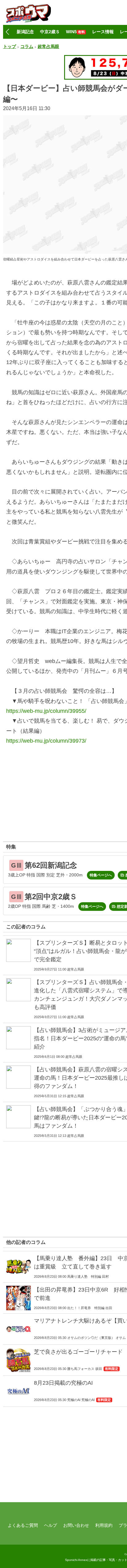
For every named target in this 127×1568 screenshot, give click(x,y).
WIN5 (75, 31)
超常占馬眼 (48, 46)
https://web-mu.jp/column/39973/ (46, 741)
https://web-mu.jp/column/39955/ (46, 711)
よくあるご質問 (23, 1525)
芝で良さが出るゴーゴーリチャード (78, 1352)
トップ (9, 46)
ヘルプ (50, 1525)
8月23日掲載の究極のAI (63, 1383)
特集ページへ (101, 875)
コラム (26, 46)
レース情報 (103, 31)
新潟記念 (25, 31)
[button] (7, 32)
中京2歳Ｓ (50, 31)
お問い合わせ (76, 1525)
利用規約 (104, 1525)
